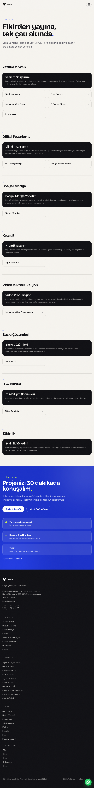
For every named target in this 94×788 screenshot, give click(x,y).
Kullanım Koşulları (85, 779)
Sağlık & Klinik (8, 682)
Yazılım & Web (8, 622)
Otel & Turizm (8, 674)
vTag (4, 750)
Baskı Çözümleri (9, 641)
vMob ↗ (5, 754)
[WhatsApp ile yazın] (88, 782)
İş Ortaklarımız (8, 723)
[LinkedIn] (4, 607)
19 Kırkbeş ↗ (7, 762)
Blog (4, 735)
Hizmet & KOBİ (8, 686)
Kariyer (5, 727)
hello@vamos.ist (8, 601)
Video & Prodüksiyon (11, 637)
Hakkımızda (7, 711)
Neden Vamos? (8, 715)
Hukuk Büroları (8, 666)
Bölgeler (5, 731)
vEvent (5, 766)
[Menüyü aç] (89, 4)
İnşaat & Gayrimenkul (11, 662)
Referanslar (7, 719)
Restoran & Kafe (9, 670)
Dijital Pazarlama (9, 626)
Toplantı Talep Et (13, 509)
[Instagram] (11, 607)
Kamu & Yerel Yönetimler (12, 690)
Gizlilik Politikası (69, 779)
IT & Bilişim (6, 645)
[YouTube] (17, 607)
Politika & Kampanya (11, 694)
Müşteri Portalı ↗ (9, 739)
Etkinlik (5, 649)
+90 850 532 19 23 (9, 598)
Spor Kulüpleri (8, 698)
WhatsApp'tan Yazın (39, 509)
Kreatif (5, 634)
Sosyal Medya (8, 630)
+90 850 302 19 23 (21, 558)
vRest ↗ (5, 758)
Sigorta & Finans (9, 678)
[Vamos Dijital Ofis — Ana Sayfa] (7, 4)
